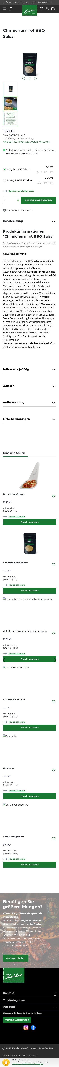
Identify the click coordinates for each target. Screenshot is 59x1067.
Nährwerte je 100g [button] (16, 369)
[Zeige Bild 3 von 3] (35, 78)
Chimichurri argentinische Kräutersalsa (25, 631)
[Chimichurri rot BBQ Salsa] (29, 64)
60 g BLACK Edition (30, 169)
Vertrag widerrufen (17, 1019)
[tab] (29, 221)
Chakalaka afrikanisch (15, 562)
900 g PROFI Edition (30, 180)
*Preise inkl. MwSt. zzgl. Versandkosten (26, 141)
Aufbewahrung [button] (13, 402)
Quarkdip (8, 768)
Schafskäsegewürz (13, 836)
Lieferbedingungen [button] (16, 419)
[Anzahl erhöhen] (18, 198)
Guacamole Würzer (14, 699)
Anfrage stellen (15, 958)
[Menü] (6, 8)
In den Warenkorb (38, 200)
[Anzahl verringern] (18, 202)
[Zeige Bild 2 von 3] (29, 78)
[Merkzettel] (42, 8)
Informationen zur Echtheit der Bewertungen (27, 1064)
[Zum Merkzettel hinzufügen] (53, 497)
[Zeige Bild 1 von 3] (23, 78)
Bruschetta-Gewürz (14, 494)
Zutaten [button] (8, 385)
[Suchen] (12, 8)
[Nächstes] (55, 660)
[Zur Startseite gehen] (29, 10)
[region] (29, 87)
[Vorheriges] (4, 660)
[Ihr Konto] (48, 8)
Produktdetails (17, 516)
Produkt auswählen (30, 522)
